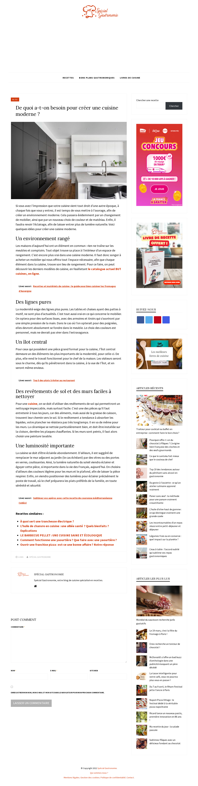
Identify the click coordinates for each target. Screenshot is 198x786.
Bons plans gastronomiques (97, 77)
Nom (13, 670)
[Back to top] (195, 783)
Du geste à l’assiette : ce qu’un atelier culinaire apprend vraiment (165, 486)
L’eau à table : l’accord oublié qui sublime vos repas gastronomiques (164, 553)
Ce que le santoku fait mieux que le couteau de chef (164, 457)
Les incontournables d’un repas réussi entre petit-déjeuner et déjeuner (165, 526)
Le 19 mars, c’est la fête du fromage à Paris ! (163, 632)
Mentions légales (72, 777)
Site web (94, 670)
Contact (130, 777)
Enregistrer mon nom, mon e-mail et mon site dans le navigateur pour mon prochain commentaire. (58, 692)
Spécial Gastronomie (40, 557)
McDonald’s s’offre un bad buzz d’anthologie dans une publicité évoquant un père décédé (165, 662)
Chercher (174, 105)
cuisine (32, 404)
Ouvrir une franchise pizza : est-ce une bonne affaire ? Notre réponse (67, 544)
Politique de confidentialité (113, 777)
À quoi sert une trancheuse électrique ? (47, 521)
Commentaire (18, 627)
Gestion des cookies (90, 777)
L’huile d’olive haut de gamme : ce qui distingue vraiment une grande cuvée (165, 513)
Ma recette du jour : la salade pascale (164, 728)
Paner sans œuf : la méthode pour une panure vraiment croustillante (164, 499)
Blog (15, 99)
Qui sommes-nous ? (99, 772)
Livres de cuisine (130, 77)
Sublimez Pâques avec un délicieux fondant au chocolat (165, 741)
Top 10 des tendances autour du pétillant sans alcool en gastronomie (164, 473)
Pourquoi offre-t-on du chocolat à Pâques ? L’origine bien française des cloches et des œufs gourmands (164, 445)
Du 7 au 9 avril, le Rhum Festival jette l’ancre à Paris (165, 688)
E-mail (53, 670)
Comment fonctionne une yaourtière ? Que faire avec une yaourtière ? (68, 540)
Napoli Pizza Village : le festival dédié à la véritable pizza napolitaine (163, 703)
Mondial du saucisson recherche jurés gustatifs (155, 621)
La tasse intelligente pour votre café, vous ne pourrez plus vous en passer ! (163, 677)
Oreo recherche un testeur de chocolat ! (164, 645)
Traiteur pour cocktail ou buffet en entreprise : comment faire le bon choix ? (157, 431)
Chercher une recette (147, 100)
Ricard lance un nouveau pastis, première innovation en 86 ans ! (165, 717)
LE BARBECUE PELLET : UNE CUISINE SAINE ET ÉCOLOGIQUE (61, 535)
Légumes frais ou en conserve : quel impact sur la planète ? (165, 537)
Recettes (68, 77)
